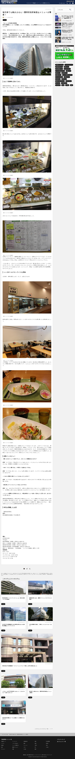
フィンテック (14, 741)
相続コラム (66, 66)
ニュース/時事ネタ (15, 745)
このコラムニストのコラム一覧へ (42, 728)
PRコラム (57, 83)
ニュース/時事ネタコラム (44, 3)
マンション (25, 745)
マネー (25, 747)
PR (35, 747)
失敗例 (2, 745)
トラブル (2, 743)
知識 (24, 743)
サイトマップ (49, 754)
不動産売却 (25, 741)
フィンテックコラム (68, 64)
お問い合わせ (63, 3)
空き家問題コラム (59, 68)
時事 (63, 85)
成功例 (47, 743)
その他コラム (64, 83)
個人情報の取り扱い (30, 754)
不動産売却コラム (59, 66)
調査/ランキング (15, 747)
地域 (35, 743)
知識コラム (68, 70)
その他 (3, 630)
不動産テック (35, 3)
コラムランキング (61, 739)
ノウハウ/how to (15, 743)
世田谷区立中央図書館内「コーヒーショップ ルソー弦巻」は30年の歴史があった (19, 665)
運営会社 (24, 754)
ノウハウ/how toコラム (60, 70)
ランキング (29, 3)
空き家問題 (48, 741)
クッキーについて (38, 754)
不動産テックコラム (59, 64)
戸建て (36, 745)
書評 (71, 85)
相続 (35, 741)
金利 (2, 747)
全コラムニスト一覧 (61, 741)
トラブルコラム (67, 68)
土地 (46, 745)
